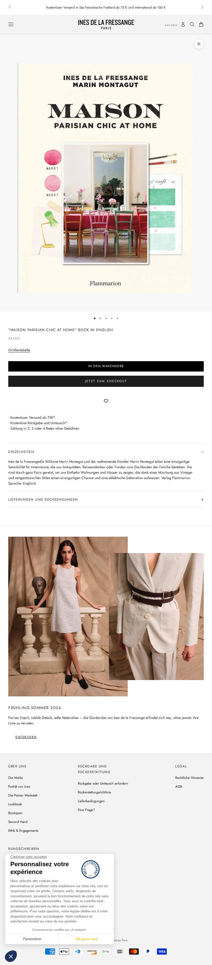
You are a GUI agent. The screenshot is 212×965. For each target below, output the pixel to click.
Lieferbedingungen (91, 801)
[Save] (106, 401)
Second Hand (17, 821)
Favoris (167, 25)
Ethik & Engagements (23, 830)
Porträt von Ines (19, 786)
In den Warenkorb (106, 366)
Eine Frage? (86, 809)
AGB (178, 786)
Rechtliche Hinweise (189, 777)
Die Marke (15, 777)
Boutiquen (15, 812)
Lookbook (15, 804)
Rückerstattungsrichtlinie (94, 792)
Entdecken (26, 737)
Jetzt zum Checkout (106, 381)
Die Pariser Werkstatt (22, 795)
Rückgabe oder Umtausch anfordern (103, 783)
